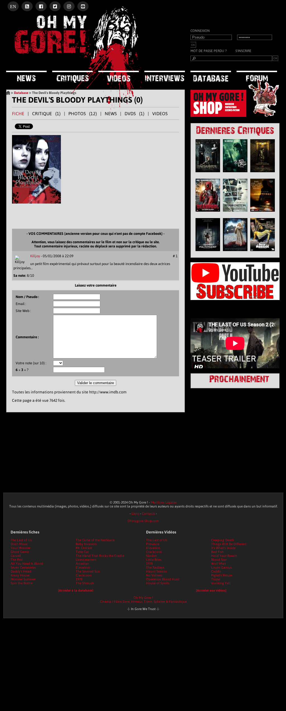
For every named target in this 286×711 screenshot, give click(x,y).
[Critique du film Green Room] (235, 173)
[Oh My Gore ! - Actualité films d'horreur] (76, 63)
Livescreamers (86, 560)
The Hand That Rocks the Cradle (100, 556)
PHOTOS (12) (82, 113)
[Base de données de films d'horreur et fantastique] (210, 76)
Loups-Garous (221, 568)
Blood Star (219, 560)
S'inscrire (243, 51)
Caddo (216, 571)
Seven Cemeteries (23, 568)
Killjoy (35, 256)
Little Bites (153, 560)
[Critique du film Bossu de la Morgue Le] (262, 252)
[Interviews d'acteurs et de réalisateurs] (164, 76)
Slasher (151, 556)
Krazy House (20, 575)
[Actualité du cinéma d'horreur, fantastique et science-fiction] (26, 76)
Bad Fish (217, 552)
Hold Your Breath (224, 556)
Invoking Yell (221, 583)
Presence (152, 544)
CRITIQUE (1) (46, 113)
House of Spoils (157, 583)
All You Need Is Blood (27, 564)
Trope (215, 579)
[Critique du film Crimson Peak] (235, 252)
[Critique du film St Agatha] (207, 173)
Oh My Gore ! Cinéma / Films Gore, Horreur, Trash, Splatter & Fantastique (143, 600)
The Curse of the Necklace (95, 540)
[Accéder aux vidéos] (211, 590)
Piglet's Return (221, 575)
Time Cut (82, 552)
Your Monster (20, 548)
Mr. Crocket (84, 548)
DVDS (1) (134, 113)
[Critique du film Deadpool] (207, 213)
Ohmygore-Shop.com (143, 521)
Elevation (83, 568)
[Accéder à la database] (75, 590)
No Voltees (154, 575)
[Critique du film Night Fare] (262, 213)
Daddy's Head (21, 571)
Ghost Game (20, 552)
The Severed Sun (88, 571)
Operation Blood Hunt (162, 579)
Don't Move (19, 544)
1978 (79, 579)
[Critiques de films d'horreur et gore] (72, 77)
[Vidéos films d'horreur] (118, 76)
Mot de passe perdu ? (208, 51)
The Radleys (155, 568)
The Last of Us (21, 540)
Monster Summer (23, 579)
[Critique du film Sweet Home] (262, 173)
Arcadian (82, 564)
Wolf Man (218, 564)
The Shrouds (85, 583)
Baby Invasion (86, 544)
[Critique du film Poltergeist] (207, 252)
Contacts (148, 514)
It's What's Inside (223, 548)
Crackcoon (84, 575)
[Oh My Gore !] (8, 93)
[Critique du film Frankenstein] (235, 213)
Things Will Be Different (228, 544)
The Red (17, 560)
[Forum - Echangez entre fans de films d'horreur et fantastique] (257, 76)
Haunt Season (156, 571)
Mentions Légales (164, 502)
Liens (135, 514)
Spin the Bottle (21, 583)
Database (21, 93)
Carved (16, 556)
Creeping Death (222, 540)
